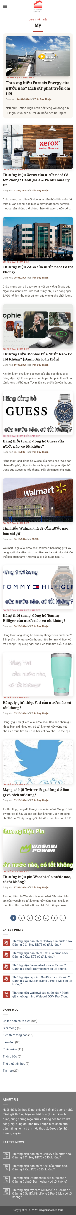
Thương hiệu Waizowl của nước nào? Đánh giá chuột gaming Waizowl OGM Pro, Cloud (40, 994)
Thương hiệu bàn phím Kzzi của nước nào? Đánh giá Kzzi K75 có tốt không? (40, 954)
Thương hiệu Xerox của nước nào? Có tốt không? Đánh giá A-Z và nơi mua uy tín (36, 180)
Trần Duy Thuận (43, 99)
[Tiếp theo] (63, 918)
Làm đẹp (35, 436)
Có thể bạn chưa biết (20, 77)
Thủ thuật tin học (14, 1063)
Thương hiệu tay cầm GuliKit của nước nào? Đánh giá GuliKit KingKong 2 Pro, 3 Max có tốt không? (42, 981)
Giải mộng (9, 1028)
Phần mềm (10, 1049)
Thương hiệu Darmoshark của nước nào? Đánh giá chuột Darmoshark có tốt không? (40, 967)
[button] (5, 6)
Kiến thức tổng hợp (15, 1035)
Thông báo (10, 1056)
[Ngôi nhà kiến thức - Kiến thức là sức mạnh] (38, 6)
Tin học (8, 1070)
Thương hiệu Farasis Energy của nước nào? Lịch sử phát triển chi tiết (38, 88)
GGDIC (35, 539)
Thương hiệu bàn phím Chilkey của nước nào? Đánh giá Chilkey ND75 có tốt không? (42, 942)
